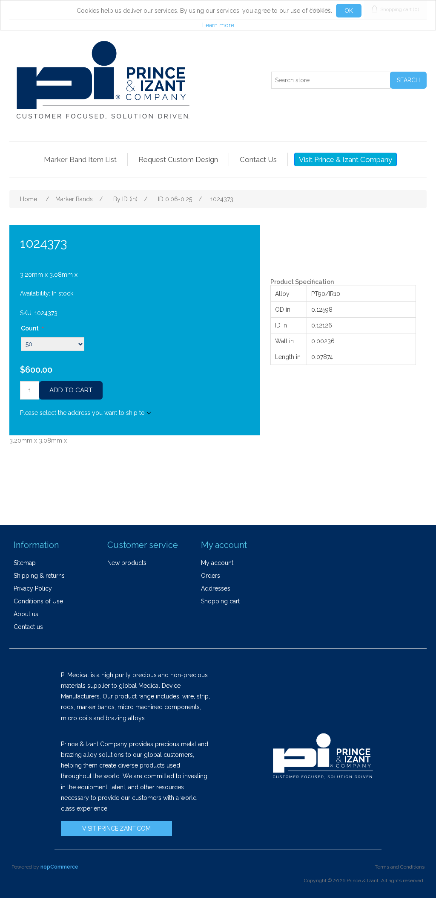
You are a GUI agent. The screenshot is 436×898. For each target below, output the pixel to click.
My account (217, 562)
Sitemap (25, 562)
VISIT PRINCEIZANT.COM (116, 828)
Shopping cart (220, 601)
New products (126, 562)
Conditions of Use (38, 601)
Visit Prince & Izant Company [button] (345, 159)
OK (348, 10)
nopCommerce (59, 867)
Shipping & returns (39, 575)
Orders (210, 575)
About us (26, 614)
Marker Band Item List (80, 159)
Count (30, 328)
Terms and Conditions (400, 867)
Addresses (215, 588)
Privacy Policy (33, 588)
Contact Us (258, 159)
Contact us (28, 626)
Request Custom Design (178, 159)
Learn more (218, 25)
